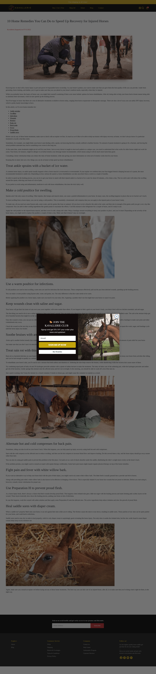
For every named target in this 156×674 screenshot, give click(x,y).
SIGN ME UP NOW (57, 344)
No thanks (57, 352)
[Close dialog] (117, 316)
